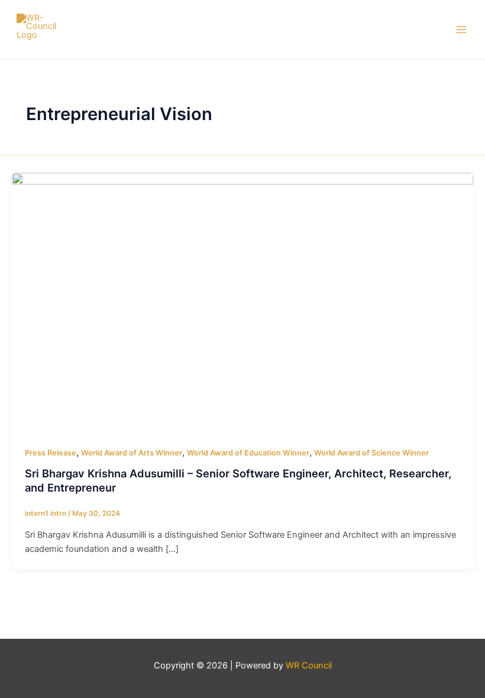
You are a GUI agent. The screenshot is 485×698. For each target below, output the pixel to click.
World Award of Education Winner (248, 452)
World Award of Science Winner (371, 452)
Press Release (50, 452)
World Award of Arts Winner (131, 452)
